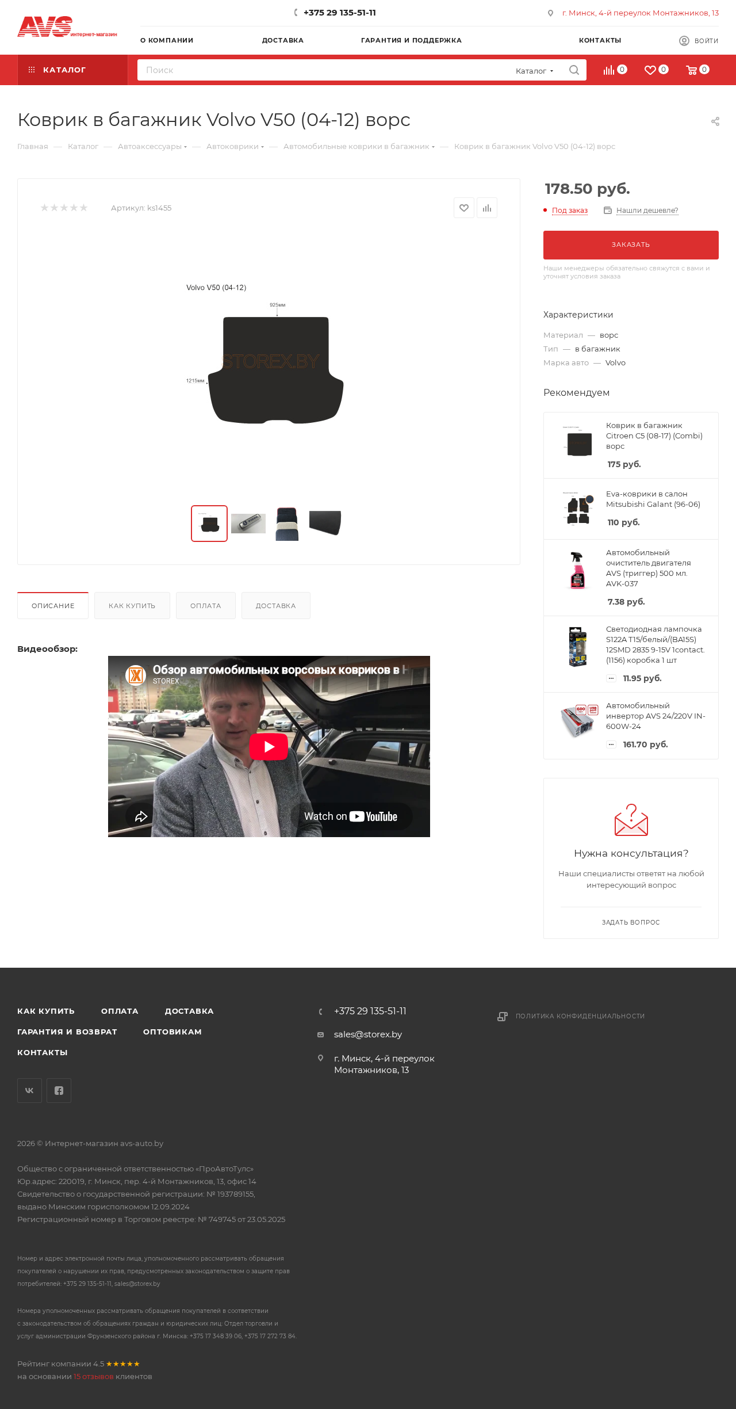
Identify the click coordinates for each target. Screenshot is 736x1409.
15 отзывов (94, 1376)
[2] (54, 208)
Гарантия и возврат (67, 1031)
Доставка (276, 606)
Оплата (205, 606)
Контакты (42, 1052)
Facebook (59, 1090)
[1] (44, 208)
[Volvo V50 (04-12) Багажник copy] (269, 361)
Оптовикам (172, 1031)
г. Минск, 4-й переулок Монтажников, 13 (640, 12)
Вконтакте (29, 1090)
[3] (63, 208)
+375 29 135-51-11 (340, 12)
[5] (83, 208)
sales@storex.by (368, 1034)
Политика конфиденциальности (581, 1016)
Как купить (132, 606)
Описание (53, 606)
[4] (73, 208)
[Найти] (574, 70)
